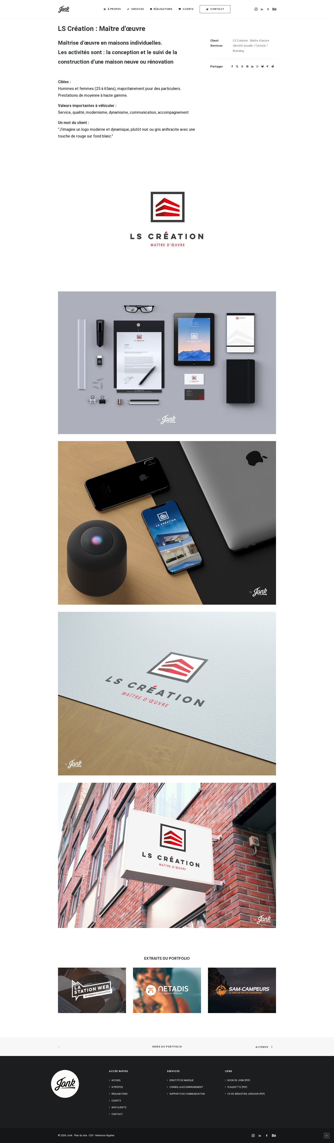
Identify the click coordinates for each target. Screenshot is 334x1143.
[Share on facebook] (232, 66)
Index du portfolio (167, 1046)
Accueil (116, 1080)
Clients (188, 9)
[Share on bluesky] (262, 66)
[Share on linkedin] (252, 66)
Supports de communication (187, 1094)
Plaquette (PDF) (237, 1087)
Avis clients (119, 1107)
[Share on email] (272, 66)
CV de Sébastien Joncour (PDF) (246, 1094)
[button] (256, 9)
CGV (91, 1135)
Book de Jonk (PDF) (238, 1080)
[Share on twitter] (237, 66)
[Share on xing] (267, 66)
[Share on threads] (242, 66)
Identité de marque (182, 1080)
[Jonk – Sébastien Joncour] (64, 9)
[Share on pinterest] (247, 66)
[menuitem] (112, 9)
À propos (114, 9)
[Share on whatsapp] (257, 66)
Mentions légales (104, 1135)
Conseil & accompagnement (186, 1087)
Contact (117, 1114)
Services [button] (137, 9)
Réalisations (163, 9)
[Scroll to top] (327, 1135)
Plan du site (80, 1135)
